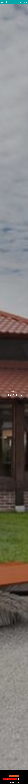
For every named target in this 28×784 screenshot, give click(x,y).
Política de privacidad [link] (14, 782)
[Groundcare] (5, 2)
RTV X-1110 (18, 5)
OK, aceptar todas (14, 775)
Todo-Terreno (12, 5)
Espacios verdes (6, 5)
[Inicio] (1, 5)
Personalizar (21, 779)
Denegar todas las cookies (11, 779)
